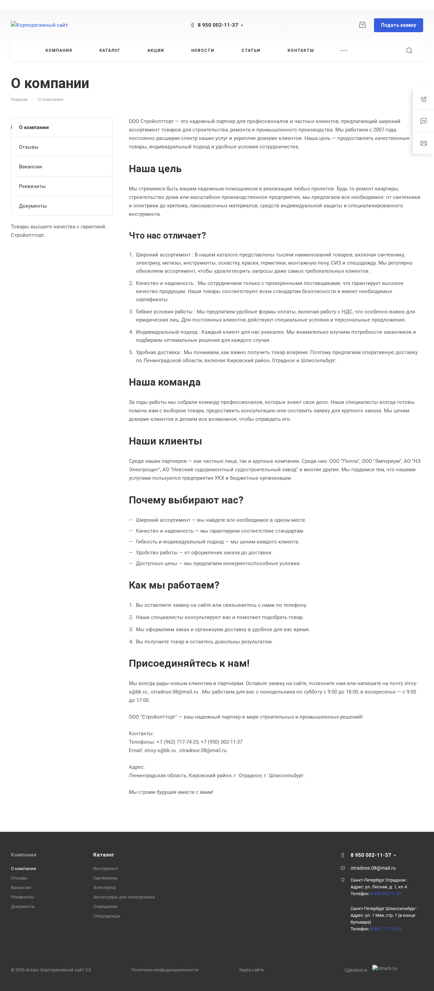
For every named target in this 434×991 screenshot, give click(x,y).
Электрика (104, 887)
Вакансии (30, 167)
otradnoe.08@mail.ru (373, 868)
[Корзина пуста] (362, 25)
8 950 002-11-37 (218, 25)
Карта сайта (251, 969)
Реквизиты (32, 186)
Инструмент (105, 868)
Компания (23, 855)
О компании (34, 127)
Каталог (103, 855)
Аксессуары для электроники (124, 897)
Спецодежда (106, 915)
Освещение (105, 906)
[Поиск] (409, 50)
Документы (33, 206)
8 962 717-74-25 (386, 928)
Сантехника (105, 878)
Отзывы (29, 147)
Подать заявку (398, 25)
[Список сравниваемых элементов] (348, 25)
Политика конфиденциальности (165, 969)
